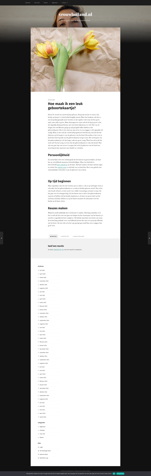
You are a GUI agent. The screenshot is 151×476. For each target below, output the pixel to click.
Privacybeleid (120, 473)
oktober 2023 (43, 356)
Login (41, 447)
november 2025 (44, 281)
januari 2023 (43, 385)
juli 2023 (42, 367)
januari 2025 (43, 309)
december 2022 (44, 388)
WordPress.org (44, 458)
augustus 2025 (44, 288)
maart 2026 (43, 277)
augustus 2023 (44, 363)
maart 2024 (43, 338)
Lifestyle (27, 2)
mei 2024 (42, 331)
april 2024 (42, 334)
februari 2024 (43, 342)
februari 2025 (43, 306)
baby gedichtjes (62, 165)
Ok (114, 473)
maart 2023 (43, 377)
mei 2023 (42, 370)
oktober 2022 (43, 392)
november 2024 (44, 313)
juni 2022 (42, 406)
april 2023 (42, 374)
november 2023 (44, 352)
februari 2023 (43, 381)
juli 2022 (42, 402)
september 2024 (44, 320)
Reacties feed (44, 454)
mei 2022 (42, 410)
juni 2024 (42, 327)
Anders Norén (86, 471)
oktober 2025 (43, 284)
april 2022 (42, 413)
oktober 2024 (43, 317)
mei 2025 (42, 295)
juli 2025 (42, 292)
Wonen (46, 2)
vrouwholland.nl (75, 14)
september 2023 (44, 359)
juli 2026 (42, 270)
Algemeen (55, 2)
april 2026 (42, 274)
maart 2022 (43, 417)
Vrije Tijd (37, 2)
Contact (64, 2)
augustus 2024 (44, 324)
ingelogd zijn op (58, 250)
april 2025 (42, 299)
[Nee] (149, 473)
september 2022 (44, 395)
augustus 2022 (44, 399)
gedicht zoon (62, 167)
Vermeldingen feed (45, 451)
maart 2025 (43, 302)
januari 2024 (43, 345)
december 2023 (44, 349)
